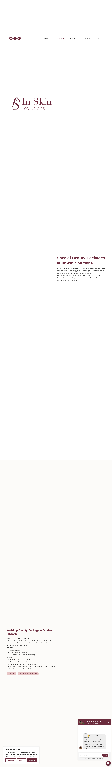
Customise (11, 760)
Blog (80, 38)
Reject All (21, 760)
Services (71, 38)
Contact (97, 38)
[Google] (19, 38)
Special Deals (58, 38)
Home (46, 38)
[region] (21, 755)
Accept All (32, 760)
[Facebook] (11, 38)
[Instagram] (15, 38)
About (88, 38)
